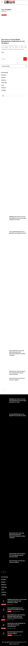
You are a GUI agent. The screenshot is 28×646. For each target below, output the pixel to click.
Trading (3, 90)
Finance (3, 77)
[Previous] (2, 389)
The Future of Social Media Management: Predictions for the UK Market (13, 41)
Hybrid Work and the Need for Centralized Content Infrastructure (17, 372)
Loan (2, 85)
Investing (4, 15)
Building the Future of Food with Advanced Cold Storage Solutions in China (17, 218)
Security (3, 87)
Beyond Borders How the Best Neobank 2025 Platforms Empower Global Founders (17, 353)
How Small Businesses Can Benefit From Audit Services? (17, 232)
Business (3, 75)
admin (2, 52)
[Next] (5, 389)
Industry (3, 80)
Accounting (4, 72)
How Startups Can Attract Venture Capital (17, 379)
